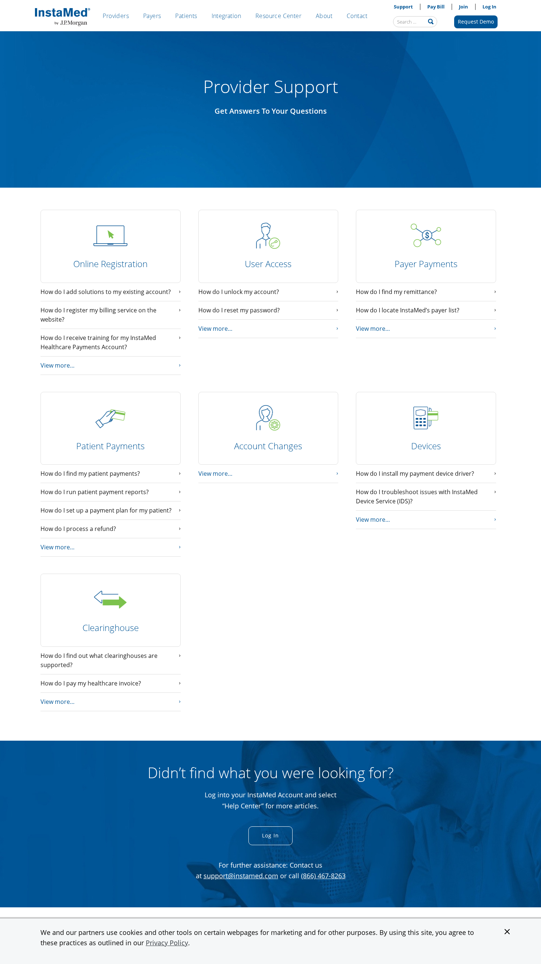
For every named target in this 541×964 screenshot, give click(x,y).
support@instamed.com (241, 875)
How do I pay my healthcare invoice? (90, 683)
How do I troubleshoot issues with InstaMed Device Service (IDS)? (417, 496)
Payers (152, 16)
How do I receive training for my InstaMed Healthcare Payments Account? (98, 342)
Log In (489, 6)
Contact (357, 16)
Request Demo (476, 21)
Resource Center (278, 16)
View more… (57, 365)
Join (463, 6)
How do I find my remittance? (396, 292)
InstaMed (62, 17)
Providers (116, 16)
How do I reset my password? (239, 310)
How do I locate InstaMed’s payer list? (407, 310)
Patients (186, 16)
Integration (226, 16)
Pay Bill (436, 6)
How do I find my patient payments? (90, 473)
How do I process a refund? (78, 529)
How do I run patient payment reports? (94, 492)
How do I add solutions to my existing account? (105, 292)
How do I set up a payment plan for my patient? (106, 510)
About (324, 16)
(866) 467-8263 (323, 875)
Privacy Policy (167, 942)
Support (403, 6)
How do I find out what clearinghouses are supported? (99, 660)
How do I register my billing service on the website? (98, 314)
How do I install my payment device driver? (415, 473)
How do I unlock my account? (238, 292)
